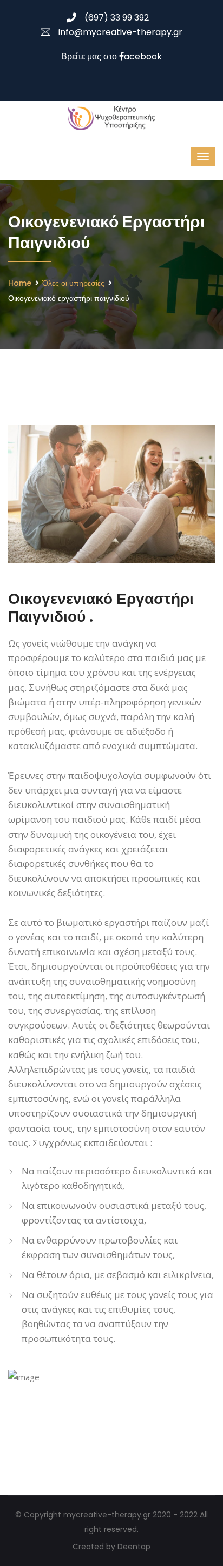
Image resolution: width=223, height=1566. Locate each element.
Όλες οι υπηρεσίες (73, 283)
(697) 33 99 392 (116, 17)
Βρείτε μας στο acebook (111, 56)
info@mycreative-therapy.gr (120, 32)
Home (19, 283)
